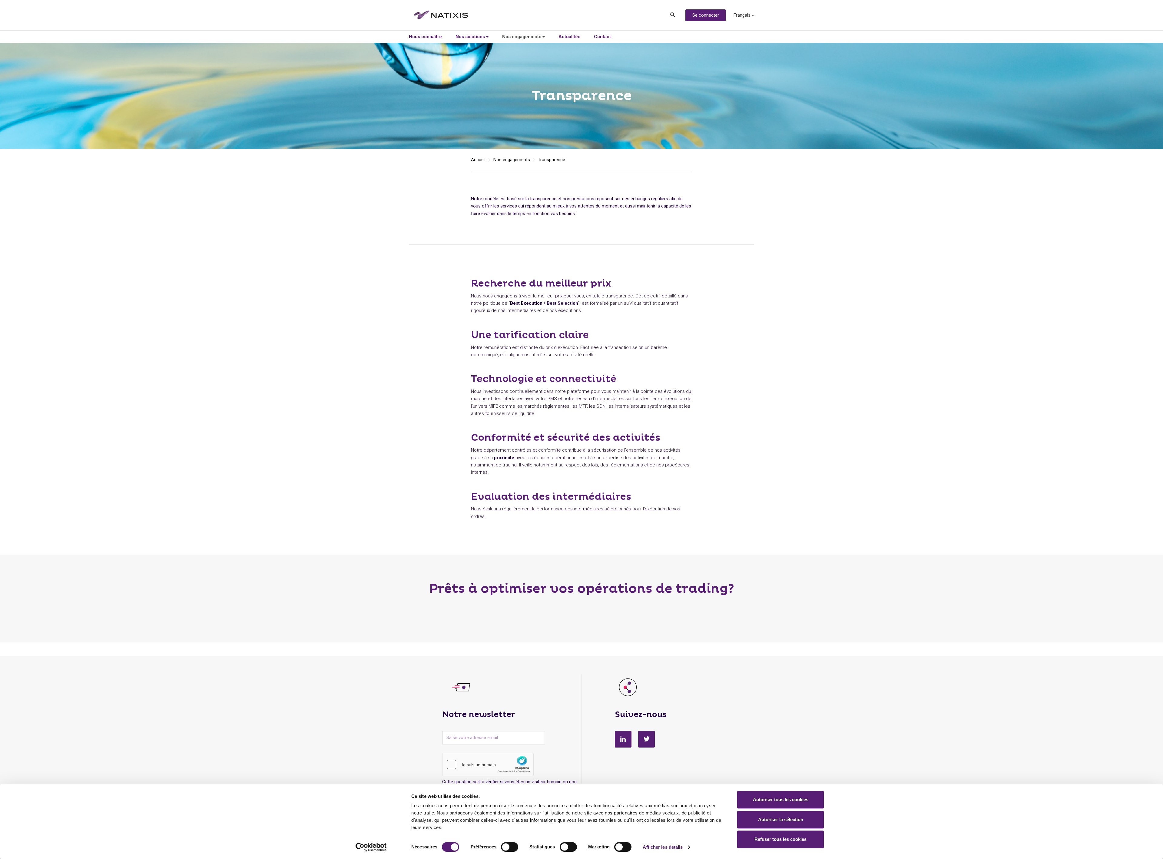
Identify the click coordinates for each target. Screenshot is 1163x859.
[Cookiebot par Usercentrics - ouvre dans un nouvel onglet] (371, 847)
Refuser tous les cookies (780, 839)
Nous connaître (425, 36)
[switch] (509, 847)
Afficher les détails (663, 847)
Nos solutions (471, 36)
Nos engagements (522, 36)
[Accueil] (445, 15)
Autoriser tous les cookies (780, 799)
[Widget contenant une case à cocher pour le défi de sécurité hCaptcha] (488, 764)
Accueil (478, 159)
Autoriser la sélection (780, 819)
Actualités (569, 36)
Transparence (551, 159)
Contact (602, 36)
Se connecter (705, 15)
